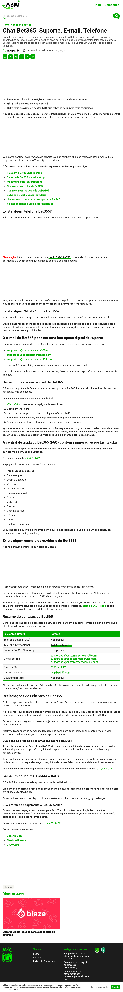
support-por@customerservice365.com (74, 655)
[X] (27, 56)
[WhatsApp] (5, 56)
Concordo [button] (115, 987)
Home (98, 5)
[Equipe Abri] (5, 50)
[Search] (116, 15)
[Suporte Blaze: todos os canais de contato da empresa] (31, 913)
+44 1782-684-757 (60, 257)
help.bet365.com (60, 672)
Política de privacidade (100, 987)
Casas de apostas (21, 24)
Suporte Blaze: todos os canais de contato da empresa (29, 933)
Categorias (112, 5)
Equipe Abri (13, 50)
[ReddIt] (21, 56)
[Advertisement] (61, 78)
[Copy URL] (32, 56)
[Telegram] (16, 56)
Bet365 (8, 886)
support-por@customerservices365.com (74, 662)
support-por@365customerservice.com (74, 658)
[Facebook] (10, 56)
